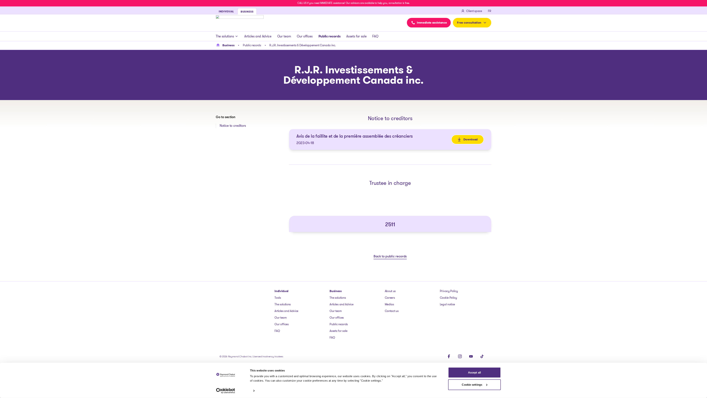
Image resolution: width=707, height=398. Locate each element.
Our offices (304, 36)
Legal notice (447, 304)
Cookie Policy (448, 298)
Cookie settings (472, 384)
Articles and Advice (257, 36)
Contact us (392, 311)
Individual (282, 291)
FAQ (375, 36)
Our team (284, 36)
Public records (330, 36)
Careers (390, 298)
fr (489, 11)
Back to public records (390, 256)
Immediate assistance (432, 22)
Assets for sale (356, 36)
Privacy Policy (449, 291)
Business (336, 291)
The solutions (225, 36)
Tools (278, 298)
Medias (389, 304)
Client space (474, 11)
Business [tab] (247, 11)
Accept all (474, 372)
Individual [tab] (226, 11)
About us (390, 291)
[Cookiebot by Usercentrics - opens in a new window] (226, 391)
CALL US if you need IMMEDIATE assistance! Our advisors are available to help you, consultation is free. (353, 3)
